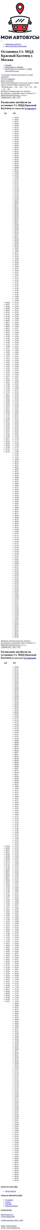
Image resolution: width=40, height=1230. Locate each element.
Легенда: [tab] (8, 79)
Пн (16, 87)
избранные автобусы (13, 44)
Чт (31, 87)
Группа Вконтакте (8, 1217)
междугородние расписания (16, 46)
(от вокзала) (30, 658)
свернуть (11, 79)
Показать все (6, 97)
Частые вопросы (11, 1206)
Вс (9, 89)
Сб (4, 89)
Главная (8, 65)
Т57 (18, 97)
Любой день (7, 87)
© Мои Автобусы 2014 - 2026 (12, 1220)
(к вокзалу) (30, 108)
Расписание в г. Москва (14, 67)
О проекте (9, 1200)
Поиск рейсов (10, 1191)
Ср (26, 87)
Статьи (8, 1202)
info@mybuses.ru (7, 1215)
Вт (21, 87)
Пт (36, 87)
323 (14, 97)
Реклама (8, 1204)
